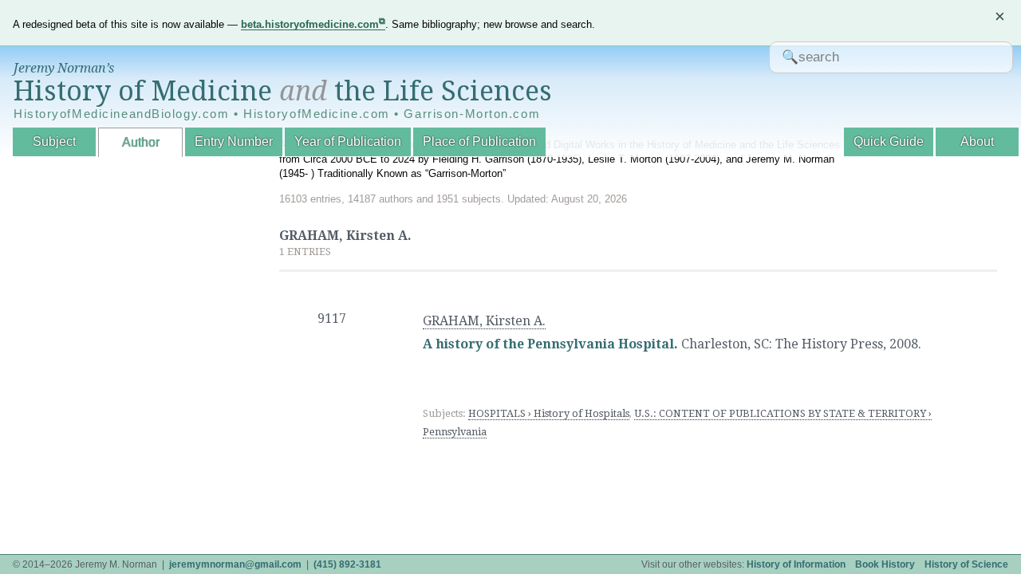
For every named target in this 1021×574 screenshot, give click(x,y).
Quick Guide (888, 141)
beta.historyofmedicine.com (310, 24)
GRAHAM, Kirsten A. (484, 320)
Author (141, 142)
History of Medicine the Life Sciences (283, 90)
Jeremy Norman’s (64, 68)
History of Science (966, 564)
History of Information (796, 564)
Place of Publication (479, 141)
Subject (54, 141)
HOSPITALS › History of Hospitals (548, 413)
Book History (885, 564)
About (977, 141)
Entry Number (234, 141)
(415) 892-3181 (347, 564)
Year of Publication (347, 141)
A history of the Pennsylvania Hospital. (550, 344)
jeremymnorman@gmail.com (235, 564)
